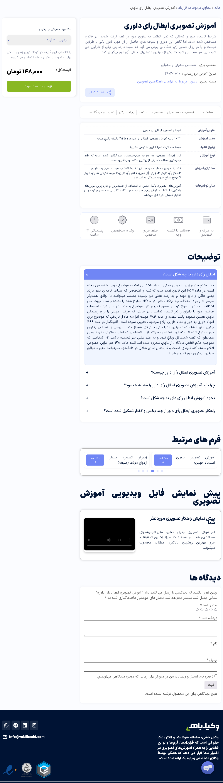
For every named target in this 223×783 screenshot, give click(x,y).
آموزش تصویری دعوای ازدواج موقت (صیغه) (127, 460)
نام (214, 643)
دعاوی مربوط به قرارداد (194, 7)
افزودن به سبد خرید (39, 86)
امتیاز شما (208, 605)
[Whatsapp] (6, 725)
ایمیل (212, 660)
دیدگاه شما (208, 618)
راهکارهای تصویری (150, 81)
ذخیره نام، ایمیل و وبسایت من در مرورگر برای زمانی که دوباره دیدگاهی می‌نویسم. (155, 676)
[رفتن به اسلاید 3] (152, 471)
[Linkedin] (25, 725)
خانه (217, 7)
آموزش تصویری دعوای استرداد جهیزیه (195, 460)
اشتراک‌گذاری (96, 92)
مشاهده (163, 460)
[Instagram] (34, 725)
